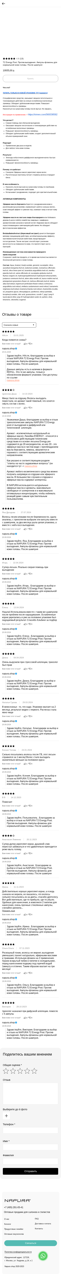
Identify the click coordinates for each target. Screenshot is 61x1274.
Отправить (30, 1171)
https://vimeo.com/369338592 (42, 114)
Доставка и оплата (43, 1224)
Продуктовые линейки (13, 1229)
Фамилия (8, 1155)
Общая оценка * (12, 1065)
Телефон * (9, 1124)
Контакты (39, 1229)
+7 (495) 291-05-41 (13, 1207)
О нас (6, 1219)
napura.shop (13, 380)
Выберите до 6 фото (15, 1109)
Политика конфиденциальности (18, 1252)
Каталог (7, 1224)
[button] (30, 1243)
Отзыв (6, 1079)
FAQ (37, 1219)
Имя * (6, 1141)
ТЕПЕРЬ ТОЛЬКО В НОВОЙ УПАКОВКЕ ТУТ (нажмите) (25, 93)
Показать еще (8, 911)
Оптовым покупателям (14, 1234)
